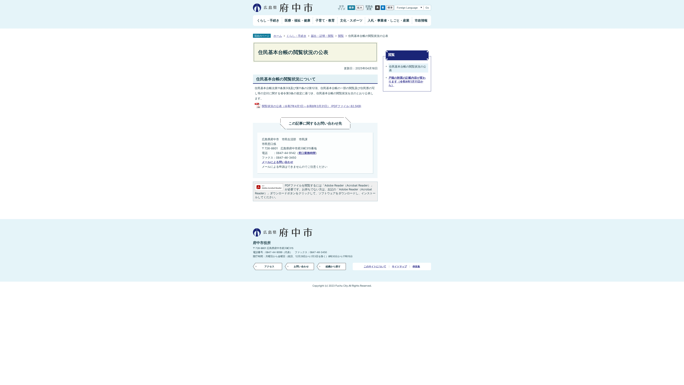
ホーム (277, 36)
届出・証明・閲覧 (322, 36)
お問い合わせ (301, 266)
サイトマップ (399, 266)
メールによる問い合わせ (277, 162)
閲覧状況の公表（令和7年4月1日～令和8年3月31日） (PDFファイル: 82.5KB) (311, 106)
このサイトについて (375, 266)
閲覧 (341, 36)
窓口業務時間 (307, 153)
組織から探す (333, 266)
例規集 (416, 266)
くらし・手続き (296, 36)
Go (427, 7)
